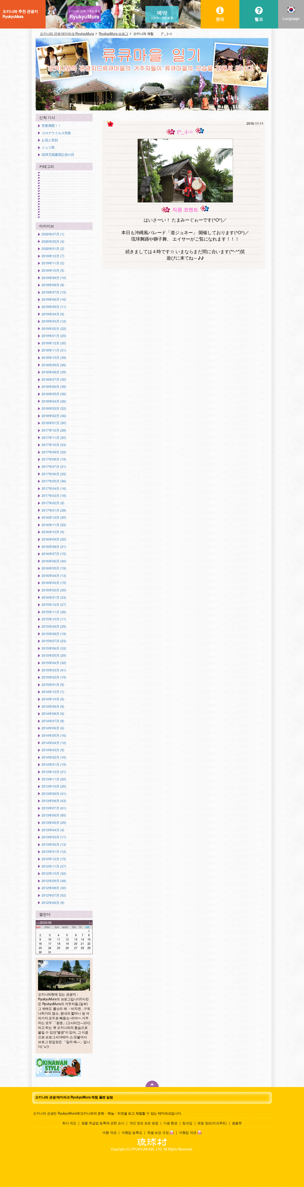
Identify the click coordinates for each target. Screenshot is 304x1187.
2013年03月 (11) (54, 837)
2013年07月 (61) (54, 808)
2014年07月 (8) (53, 721)
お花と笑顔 (50, 140)
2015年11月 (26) (54, 612)
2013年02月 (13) (54, 844)
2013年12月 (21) (54, 771)
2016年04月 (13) (54, 575)
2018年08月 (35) (54, 372)
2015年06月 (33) (54, 648)
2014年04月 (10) (54, 743)
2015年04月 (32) (54, 662)
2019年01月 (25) (54, 335)
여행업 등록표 (132, 1132)
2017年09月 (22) (54, 452)
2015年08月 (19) (54, 633)
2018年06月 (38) (54, 386)
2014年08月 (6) (53, 713)
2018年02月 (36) (54, 415)
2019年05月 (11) (54, 306)
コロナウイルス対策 (56, 133)
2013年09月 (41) (54, 793)
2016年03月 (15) (54, 582)
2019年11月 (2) (53, 263)
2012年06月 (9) (53, 902)
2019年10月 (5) (53, 270)
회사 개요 (69, 1123)
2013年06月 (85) (54, 815)
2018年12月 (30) (54, 343)
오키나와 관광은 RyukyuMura (54, 1113)
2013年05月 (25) (54, 822)
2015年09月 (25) (54, 626)
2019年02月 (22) (54, 328)
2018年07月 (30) (54, 379)
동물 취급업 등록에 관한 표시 (102, 1123)
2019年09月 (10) (54, 277)
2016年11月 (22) (54, 524)
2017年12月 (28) (54, 430)
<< (38, 922)
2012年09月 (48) (54, 880)
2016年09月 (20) (54, 539)
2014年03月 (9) (53, 750)
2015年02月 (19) (54, 677)
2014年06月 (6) (53, 728)
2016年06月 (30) (54, 561)
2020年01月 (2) (53, 248)
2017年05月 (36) (54, 481)
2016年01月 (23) (54, 597)
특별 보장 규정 (158, 1132)
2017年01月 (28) (54, 510)
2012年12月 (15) (54, 859)
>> (90, 922)
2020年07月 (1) (53, 234)
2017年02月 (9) (53, 503)
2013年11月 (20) (54, 779)
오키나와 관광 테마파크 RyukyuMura (67, 33)
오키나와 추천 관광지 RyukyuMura (20, 14)
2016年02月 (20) (54, 590)
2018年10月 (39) (54, 357)
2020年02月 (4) (53, 241)
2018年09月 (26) (54, 365)
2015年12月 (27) (54, 604)
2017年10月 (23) (54, 444)
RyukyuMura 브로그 (113, 33)
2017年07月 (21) (54, 466)
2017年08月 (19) (54, 459)
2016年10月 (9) (53, 532)
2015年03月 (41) (54, 670)
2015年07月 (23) (54, 641)
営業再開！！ (51, 125)
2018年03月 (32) (54, 408)
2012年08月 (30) (54, 888)
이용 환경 (170, 1123)
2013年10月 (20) (54, 786)
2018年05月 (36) (54, 394)
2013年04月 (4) (53, 830)
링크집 (187, 1123)
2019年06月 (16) (54, 299)
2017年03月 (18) (54, 495)
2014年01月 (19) (54, 764)
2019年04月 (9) (53, 314)
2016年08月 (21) (54, 546)
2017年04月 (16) (54, 488)
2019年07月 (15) (54, 292)
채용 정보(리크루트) (212, 1123)
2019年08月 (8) (53, 285)
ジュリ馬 (48, 147)
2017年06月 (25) (54, 474)
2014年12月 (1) (53, 691)
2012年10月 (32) (54, 873)
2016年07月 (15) (54, 553)
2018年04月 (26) (54, 401)
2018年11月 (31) (54, 350)
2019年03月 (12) (54, 321)
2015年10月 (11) (54, 619)
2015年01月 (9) (53, 684)
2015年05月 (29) (54, 655)
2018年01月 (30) (54, 423)
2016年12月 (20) (54, 517)
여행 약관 (109, 1132)
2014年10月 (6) (53, 699)
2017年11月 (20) (54, 437)
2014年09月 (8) (53, 706)
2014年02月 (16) (54, 757)
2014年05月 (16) (54, 735)
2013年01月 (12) (54, 851)
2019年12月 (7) (53, 256)
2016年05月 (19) (54, 568)
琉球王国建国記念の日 (58, 154)
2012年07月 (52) (54, 895)
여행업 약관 (187, 1132)
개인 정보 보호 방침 (143, 1123)
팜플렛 (237, 1123)
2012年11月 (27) (54, 866)
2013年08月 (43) (54, 800)
